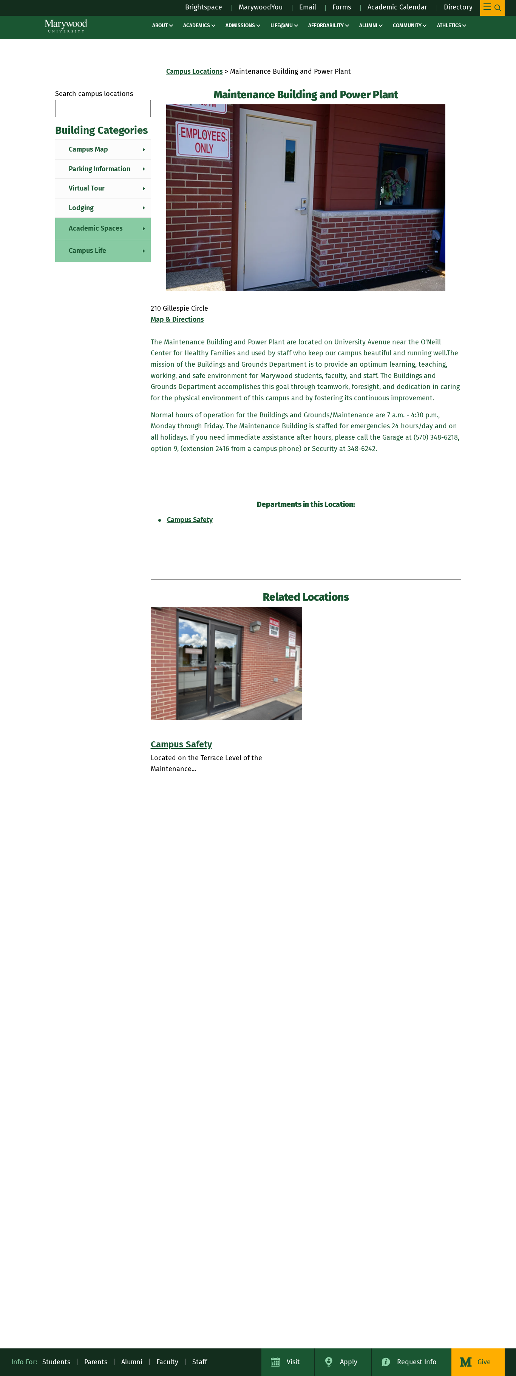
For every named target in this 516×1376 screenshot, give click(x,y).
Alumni (368, 25)
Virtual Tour (87, 188)
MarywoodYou (261, 7)
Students (56, 1362)
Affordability (326, 25)
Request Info (417, 1362)
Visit (293, 1362)
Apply (348, 1362)
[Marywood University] (66, 26)
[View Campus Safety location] (226, 664)
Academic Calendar (397, 7)
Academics (196, 25)
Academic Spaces (96, 228)
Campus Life (87, 250)
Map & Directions (177, 319)
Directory (458, 7)
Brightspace (203, 7)
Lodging (81, 208)
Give (484, 1362)
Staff (199, 1362)
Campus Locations (194, 71)
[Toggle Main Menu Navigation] (492, 8)
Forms (341, 7)
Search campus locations (94, 94)
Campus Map (88, 149)
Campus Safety (190, 520)
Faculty (167, 1362)
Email (307, 7)
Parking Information (99, 169)
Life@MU (281, 25)
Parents (95, 1362)
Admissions (240, 25)
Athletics (449, 25)
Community (407, 25)
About (160, 25)
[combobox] (103, 108)
